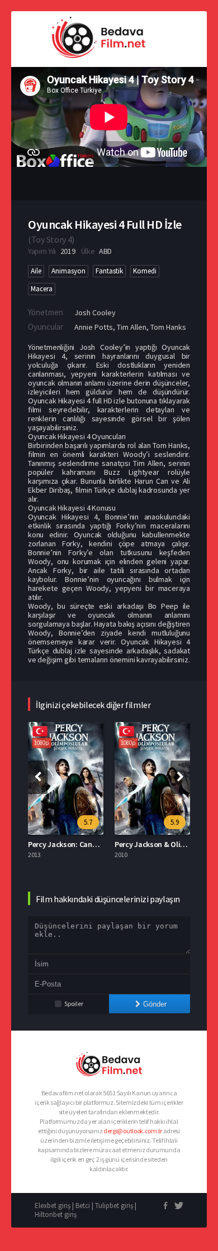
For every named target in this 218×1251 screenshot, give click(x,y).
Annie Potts (93, 327)
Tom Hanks (168, 327)
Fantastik (109, 271)
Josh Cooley (95, 312)
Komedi (145, 271)
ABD (105, 251)
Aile (36, 271)
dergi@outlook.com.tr (132, 1131)
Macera (42, 288)
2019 (67, 251)
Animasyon (68, 271)
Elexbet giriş (52, 1205)
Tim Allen (131, 327)
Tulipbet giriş (114, 1205)
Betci (82, 1205)
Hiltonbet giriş (56, 1214)
